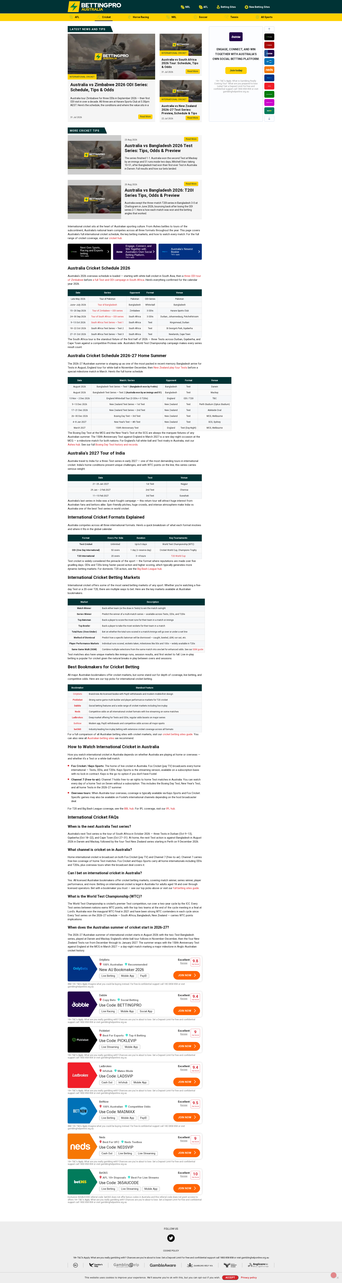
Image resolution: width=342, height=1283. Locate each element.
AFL (205, 7)
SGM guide (198, 649)
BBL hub (129, 808)
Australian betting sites (100, 738)
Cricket (106, 17)
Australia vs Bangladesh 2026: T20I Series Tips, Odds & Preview (159, 193)
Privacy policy (249, 1277)
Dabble (77, 706)
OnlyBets (77, 694)
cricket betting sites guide (178, 734)
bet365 (77, 729)
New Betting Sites (259, 7)
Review (183, 963)
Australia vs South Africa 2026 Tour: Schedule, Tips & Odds (180, 63)
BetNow (77, 723)
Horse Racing (141, 17)
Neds (77, 711)
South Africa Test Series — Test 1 (107, 322)
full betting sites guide (186, 888)
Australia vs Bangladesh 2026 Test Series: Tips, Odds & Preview (158, 148)
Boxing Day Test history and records (116, 444)
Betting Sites (228, 7)
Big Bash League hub (149, 568)
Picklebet (77, 700)
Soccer (203, 17)
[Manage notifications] (333, 1275)
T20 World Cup (178, 556)
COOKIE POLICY (171, 1250)
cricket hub (115, 238)
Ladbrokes (77, 717)
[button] (269, 29)
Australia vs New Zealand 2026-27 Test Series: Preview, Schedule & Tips (179, 109)
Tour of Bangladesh (107, 305)
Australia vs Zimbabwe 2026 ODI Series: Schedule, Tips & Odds (109, 87)
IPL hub (170, 808)
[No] (337, 1277)
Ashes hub (74, 444)
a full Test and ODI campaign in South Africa (118, 279)
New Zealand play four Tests (170, 367)
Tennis (234, 17)
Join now (184, 975)
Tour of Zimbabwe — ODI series (107, 310)
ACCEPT (230, 1277)
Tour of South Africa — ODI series (107, 316)
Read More (145, 116)
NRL (187, 7)
